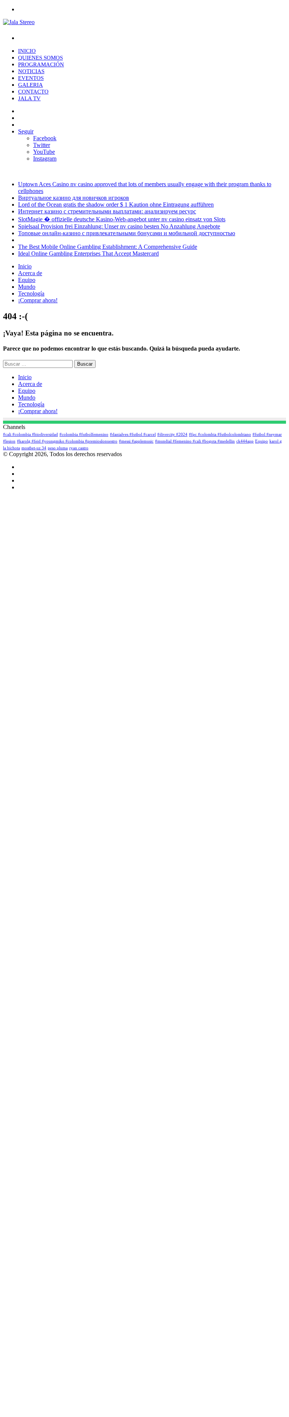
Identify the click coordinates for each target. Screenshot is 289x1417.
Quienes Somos (40, 58)
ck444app (245, 441)
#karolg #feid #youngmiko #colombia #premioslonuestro (67, 441)
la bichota (11, 448)
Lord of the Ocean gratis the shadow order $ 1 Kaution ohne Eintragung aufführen (116, 204)
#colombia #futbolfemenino (83, 434)
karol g (275, 441)
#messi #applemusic (136, 441)
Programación (41, 64)
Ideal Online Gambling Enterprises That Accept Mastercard (88, 253)
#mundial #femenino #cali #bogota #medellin (195, 441)
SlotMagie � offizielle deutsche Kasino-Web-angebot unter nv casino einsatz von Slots (121, 219)
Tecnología (31, 293)
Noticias (31, 71)
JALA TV (29, 98)
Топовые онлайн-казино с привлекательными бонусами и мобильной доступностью (126, 233)
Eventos (31, 78)
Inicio (27, 51)
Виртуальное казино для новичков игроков (73, 198)
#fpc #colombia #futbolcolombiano (220, 434)
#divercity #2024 (172, 434)
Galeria (30, 85)
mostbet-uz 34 (33, 448)
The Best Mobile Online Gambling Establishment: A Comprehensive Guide (107, 247)
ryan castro (78, 448)
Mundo (26, 286)
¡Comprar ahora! (38, 300)
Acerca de (30, 273)
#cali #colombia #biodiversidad (30, 434)
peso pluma (58, 448)
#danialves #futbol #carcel (133, 434)
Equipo (26, 280)
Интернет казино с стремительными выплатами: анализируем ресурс (107, 211)
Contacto (33, 92)
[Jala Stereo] (19, 22)
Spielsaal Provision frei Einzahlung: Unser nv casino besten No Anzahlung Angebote (119, 226)
